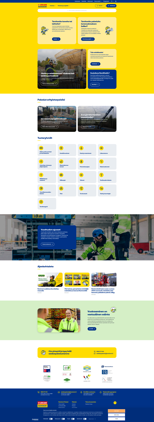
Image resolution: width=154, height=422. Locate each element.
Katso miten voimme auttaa (57, 119)
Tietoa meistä (97, 1)
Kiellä (116, 418)
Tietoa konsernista (90, 402)
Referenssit (90, 1)
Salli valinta (116, 414)
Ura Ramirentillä (61, 405)
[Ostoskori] (115, 1)
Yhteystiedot (106, 1)
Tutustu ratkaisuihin (97, 119)
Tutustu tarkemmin (57, 237)
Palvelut (74, 402)
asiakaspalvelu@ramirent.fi (104, 353)
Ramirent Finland (63, 402)
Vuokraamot (77, 1)
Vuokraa (52, 5)
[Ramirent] (42, 6)
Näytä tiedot (91, 418)
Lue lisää (91, 328)
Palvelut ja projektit (63, 5)
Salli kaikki (116, 410)
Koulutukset (74, 407)
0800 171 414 (100, 351)
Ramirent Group (88, 404)
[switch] (63, 419)
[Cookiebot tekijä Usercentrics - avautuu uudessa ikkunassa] (35, 420)
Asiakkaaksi (112, 5)
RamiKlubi (84, 1)
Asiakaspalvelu (61, 407)
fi (111, 1)
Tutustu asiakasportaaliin (62, 69)
